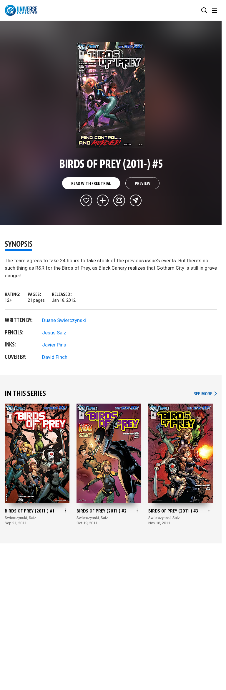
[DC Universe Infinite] (21, 10)
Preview (142, 183)
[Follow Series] (119, 200)
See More (205, 394)
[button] (204, 10)
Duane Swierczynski (64, 320)
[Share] (136, 200)
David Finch (54, 357)
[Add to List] (103, 200)
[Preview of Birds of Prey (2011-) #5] (110, 95)
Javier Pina (54, 345)
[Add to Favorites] (86, 200)
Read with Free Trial (91, 183)
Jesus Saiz (54, 333)
